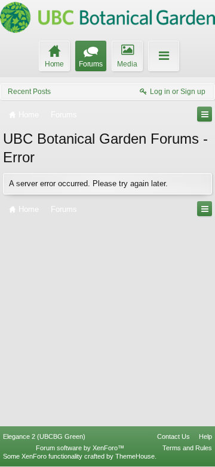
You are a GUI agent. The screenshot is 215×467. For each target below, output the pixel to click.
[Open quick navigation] (204, 114)
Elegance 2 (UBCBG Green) (44, 436)
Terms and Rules (187, 447)
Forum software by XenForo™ (80, 447)
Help (205, 436)
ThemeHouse (135, 456)
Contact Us (173, 436)
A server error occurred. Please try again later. (88, 183)
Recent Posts (29, 91)
